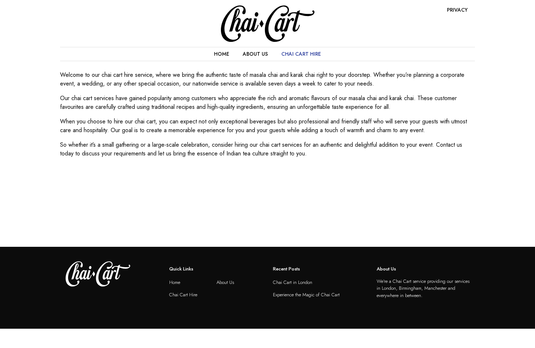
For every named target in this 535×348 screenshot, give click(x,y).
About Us (255, 54)
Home (221, 54)
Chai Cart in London (292, 282)
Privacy (457, 9)
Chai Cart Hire (301, 54)
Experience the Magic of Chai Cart (306, 294)
